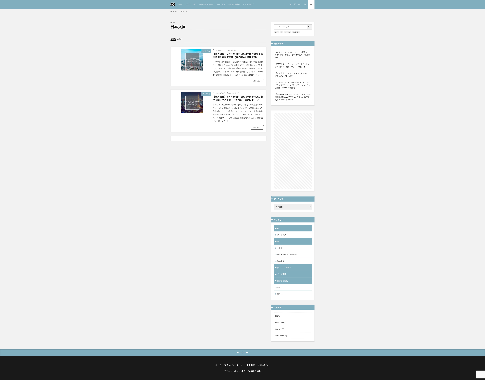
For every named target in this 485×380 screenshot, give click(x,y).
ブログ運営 (220, 4)
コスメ (279, 294)
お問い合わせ (264, 365)
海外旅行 (295, 32)
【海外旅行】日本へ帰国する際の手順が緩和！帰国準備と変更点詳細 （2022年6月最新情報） (238, 55)
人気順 (179, 39)
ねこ (187, 4)
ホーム (180, 4)
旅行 (276, 32)
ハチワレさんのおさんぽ (250, 371)
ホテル (279, 248)
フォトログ (281, 235)
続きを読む (257, 81)
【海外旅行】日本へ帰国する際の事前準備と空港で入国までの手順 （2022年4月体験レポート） (238, 98)
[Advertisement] (293, 151)
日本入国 (184, 11)
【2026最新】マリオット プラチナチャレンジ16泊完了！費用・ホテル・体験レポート (292, 65)
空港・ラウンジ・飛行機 (287, 254)
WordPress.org (281, 335)
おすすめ (287, 32)
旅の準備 (207, 51)
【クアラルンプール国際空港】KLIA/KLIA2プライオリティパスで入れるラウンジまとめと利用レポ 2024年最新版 (292, 85)
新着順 (173, 39)
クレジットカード (206, 4)
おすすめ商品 (233, 4)
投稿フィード (280, 322)
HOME (175, 11)
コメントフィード (282, 329)
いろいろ (280, 287)
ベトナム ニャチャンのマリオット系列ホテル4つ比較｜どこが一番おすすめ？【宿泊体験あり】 (292, 55)
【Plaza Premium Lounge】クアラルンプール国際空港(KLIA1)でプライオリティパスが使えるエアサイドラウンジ (292, 97)
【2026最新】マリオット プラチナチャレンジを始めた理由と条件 (292, 74)
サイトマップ (248, 4)
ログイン (278, 316)
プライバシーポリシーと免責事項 (239, 365)
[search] (309, 27)
